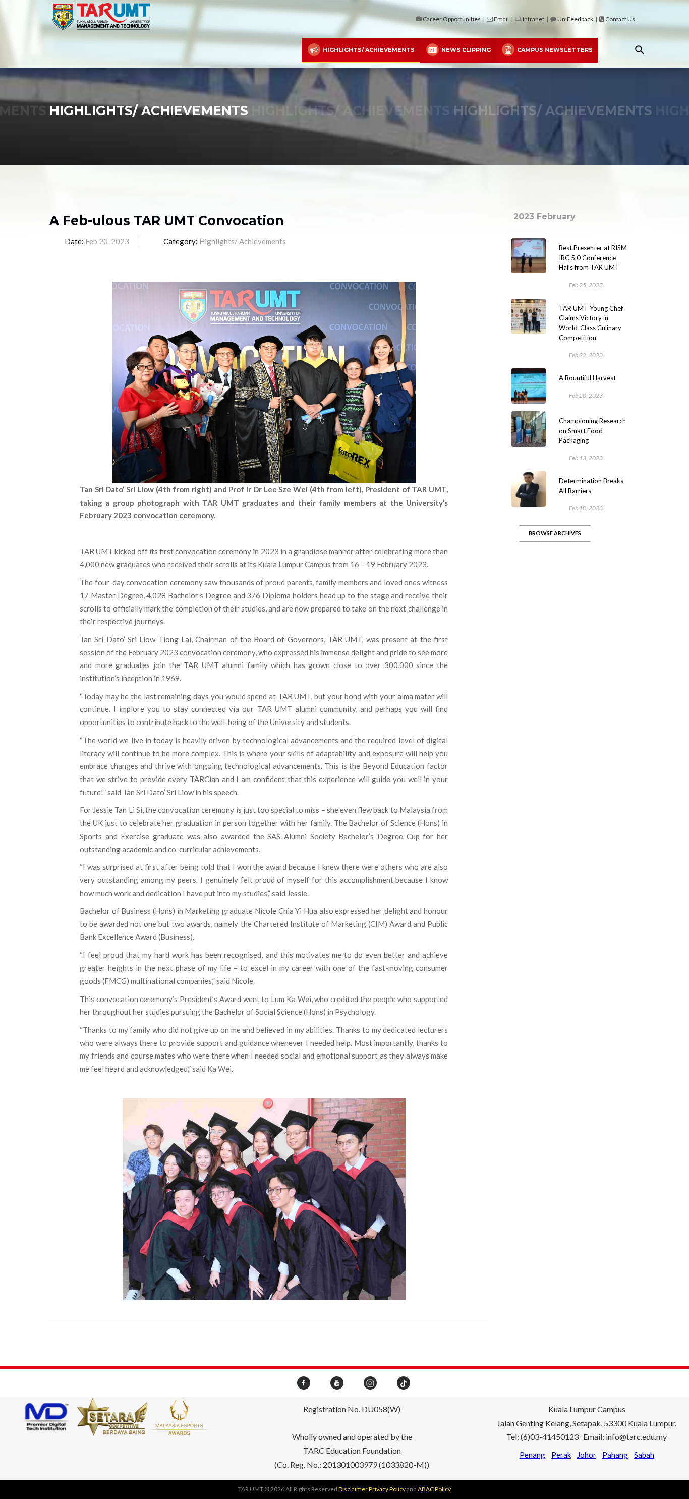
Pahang (615, 1454)
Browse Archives (555, 533)
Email (501, 19)
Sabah (644, 1454)
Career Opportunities (452, 19)
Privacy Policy (387, 1489)
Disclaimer (353, 1489)
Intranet (533, 19)
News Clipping (465, 49)
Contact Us (620, 19)
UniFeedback (575, 19)
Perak (561, 1454)
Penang (532, 1454)
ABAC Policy (434, 1489)
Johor (586, 1454)
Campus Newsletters (554, 49)
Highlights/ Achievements (368, 49)
